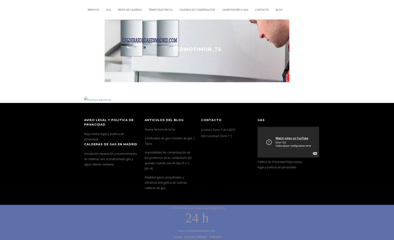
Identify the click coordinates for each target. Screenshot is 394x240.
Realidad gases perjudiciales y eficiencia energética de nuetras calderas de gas (166, 182)
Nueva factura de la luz (160, 129)
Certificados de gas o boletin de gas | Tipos (170, 140)
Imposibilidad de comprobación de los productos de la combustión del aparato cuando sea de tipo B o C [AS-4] (168, 160)
